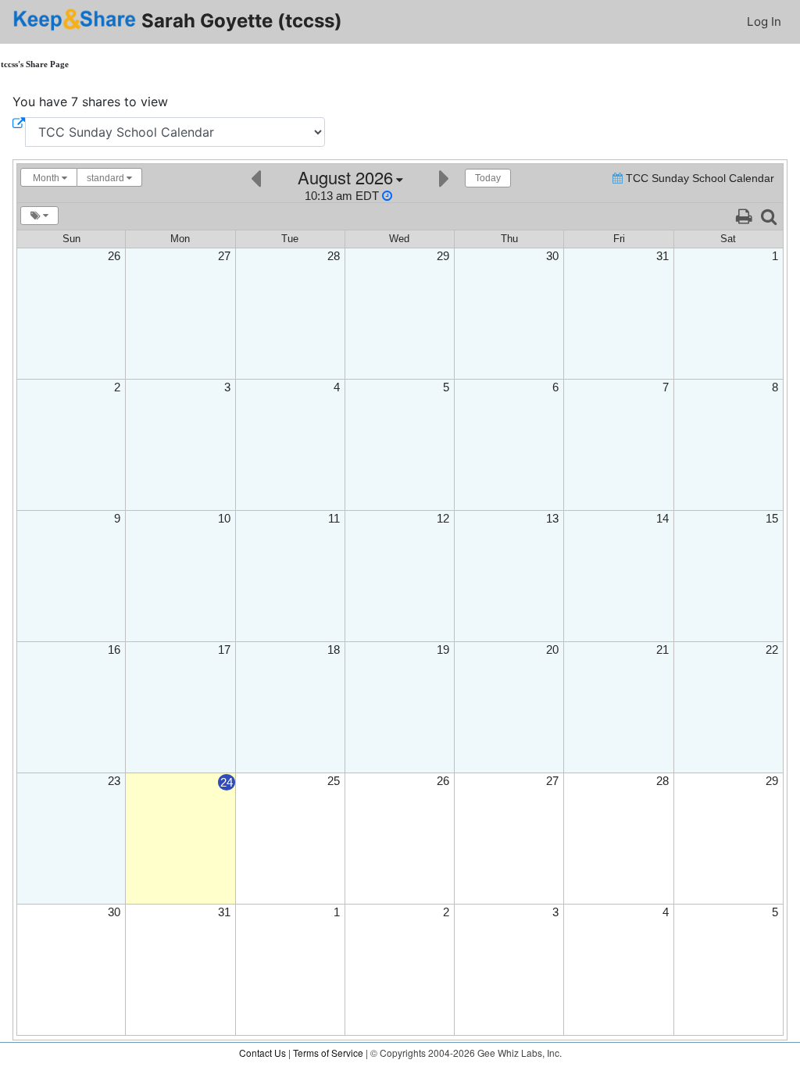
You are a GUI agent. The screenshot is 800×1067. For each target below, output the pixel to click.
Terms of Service (328, 1052)
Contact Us (262, 1052)
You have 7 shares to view (90, 101)
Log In (764, 21)
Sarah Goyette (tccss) (239, 20)
